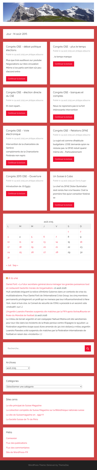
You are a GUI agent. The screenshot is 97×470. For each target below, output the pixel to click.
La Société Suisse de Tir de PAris (22, 419)
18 (20, 247)
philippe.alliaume (36, 54)
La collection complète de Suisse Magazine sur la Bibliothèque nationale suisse (45, 410)
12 (32, 242)
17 (8, 247)
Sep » (15, 265)
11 (20, 242)
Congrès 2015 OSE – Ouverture (23, 176)
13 (44, 242)
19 (32, 247)
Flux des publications (16, 443)
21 (57, 247)
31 (8, 257)
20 (44, 247)
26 (32, 252)
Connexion (11, 438)
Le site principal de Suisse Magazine (24, 405)
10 (8, 242)
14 (57, 242)
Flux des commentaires (17, 447)
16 (81, 242)
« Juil (8, 265)
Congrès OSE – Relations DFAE (70, 130)
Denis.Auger (81, 181)
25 (20, 252)
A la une (13, 278)
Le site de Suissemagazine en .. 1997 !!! (25, 414)
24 (8, 252)
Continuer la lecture (16, 79)
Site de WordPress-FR (17, 452)
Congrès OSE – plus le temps (69, 46)
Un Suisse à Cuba (63, 176)
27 (44, 252)
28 (57, 252)
